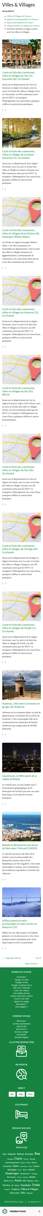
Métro (20, 1170)
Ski (12, 1185)
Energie (32, 1159)
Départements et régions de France (23, 25)
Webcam (29, 1193)
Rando (32, 1177)
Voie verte (14, 1193)
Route (18, 1180)
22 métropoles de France (22, 22)
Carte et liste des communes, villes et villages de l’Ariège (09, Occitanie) (20, 549)
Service (6, 1185)
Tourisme (25, 1185)
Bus (12, 1094)
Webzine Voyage (18, 1211)
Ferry (30, 1094)
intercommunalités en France (24, 19)
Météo (25, 1170)
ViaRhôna (15, 1189)
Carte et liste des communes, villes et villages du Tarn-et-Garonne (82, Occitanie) (18, 76)
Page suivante (33, 963)
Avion (4, 1154)
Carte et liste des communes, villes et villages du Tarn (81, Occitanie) (18, 470)
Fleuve (34, 1162)
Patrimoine (11, 1177)
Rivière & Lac (9, 1181)
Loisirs (36, 1166)
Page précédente (11, 958)
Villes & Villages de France (19, 16)
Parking (34, 1174)
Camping (10, 1159)
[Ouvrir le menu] (39, 1211)
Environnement (12, 1162)
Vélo (23, 1192)
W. (40, 1202)
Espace (23, 1163)
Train (21, 1094)
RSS (24, 1180)
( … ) (4, 109)
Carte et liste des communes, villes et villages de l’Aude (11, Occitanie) (19, 628)
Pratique (25, 1177)
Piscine (19, 1177)
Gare (16, 1166)
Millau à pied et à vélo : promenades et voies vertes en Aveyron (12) (19, 924)
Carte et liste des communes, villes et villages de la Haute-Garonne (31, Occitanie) (18, 154)
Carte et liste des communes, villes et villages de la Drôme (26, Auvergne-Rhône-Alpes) (21, 233)
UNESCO (7, 1189)
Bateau (20, 1153)
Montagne (12, 1169)
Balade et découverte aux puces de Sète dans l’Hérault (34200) (20, 846)
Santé (37, 1181)
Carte (18, 1158)
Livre (30, 1166)
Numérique (12, 1173)
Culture (26, 1159)
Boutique (29, 1154)
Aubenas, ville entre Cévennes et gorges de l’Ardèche (21, 705)
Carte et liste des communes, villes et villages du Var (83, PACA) (18, 391)
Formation (7, 1166)
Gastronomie (23, 1166)
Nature (31, 1169)
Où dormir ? (25, 1173)
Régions (30, 1181)
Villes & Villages (29, 1189)
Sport (17, 1185)
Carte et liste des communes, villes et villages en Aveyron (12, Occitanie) (20, 312)
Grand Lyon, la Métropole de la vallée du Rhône (19, 777)
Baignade (12, 1154)
